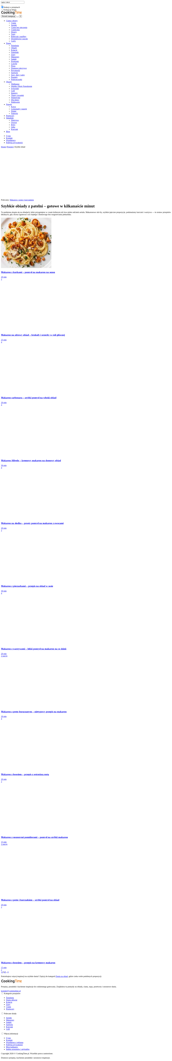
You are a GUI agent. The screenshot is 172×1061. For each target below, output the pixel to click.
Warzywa (15, 120)
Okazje (9, 82)
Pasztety (14, 77)
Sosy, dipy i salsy (18, 75)
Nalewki (14, 113)
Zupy (13, 55)
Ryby (13, 125)
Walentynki (15, 98)
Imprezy (14, 93)
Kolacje (14, 50)
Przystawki (15, 70)
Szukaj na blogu (10, 10)
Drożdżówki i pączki (19, 39)
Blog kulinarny (12, 1047)
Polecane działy (10, 1013)
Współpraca (10, 140)
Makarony (15, 57)
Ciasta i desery (12, 21)
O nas (8, 136)
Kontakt (9, 138)
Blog (8, 131)
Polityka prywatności (14, 143)
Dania (8, 43)
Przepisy (10, 147)
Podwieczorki (16, 79)
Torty (13, 34)
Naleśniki (15, 52)
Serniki (14, 25)
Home (3, 147)
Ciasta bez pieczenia (19, 27)
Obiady (14, 48)
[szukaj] (2, 5)
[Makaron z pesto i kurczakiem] (26, 198)
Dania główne (11, 1000)
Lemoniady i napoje (19, 109)
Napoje (9, 104)
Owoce (14, 122)
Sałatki (13, 59)
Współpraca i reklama (14, 1042)
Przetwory (10, 116)
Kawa (13, 107)
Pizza (13, 66)
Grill (13, 91)
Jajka (13, 127)
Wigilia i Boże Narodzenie (21, 86)
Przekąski (15, 61)
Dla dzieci (15, 100)
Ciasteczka (15, 30)
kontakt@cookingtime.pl (11, 991)
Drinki (13, 111)
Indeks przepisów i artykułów (18, 1049)
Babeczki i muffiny (18, 36)
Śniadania (15, 45)
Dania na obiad (62, 976)
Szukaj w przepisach (12, 7)
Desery (14, 32)
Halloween (15, 102)
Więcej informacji (11, 1034)
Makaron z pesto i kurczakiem (22, 200)
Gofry (13, 41)
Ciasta (13, 23)
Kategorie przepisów (12, 993)
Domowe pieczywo (19, 68)
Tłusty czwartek (17, 95)
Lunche (14, 64)
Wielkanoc (15, 84)
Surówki (14, 73)
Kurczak (14, 129)
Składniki (10, 118)
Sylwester (15, 88)
